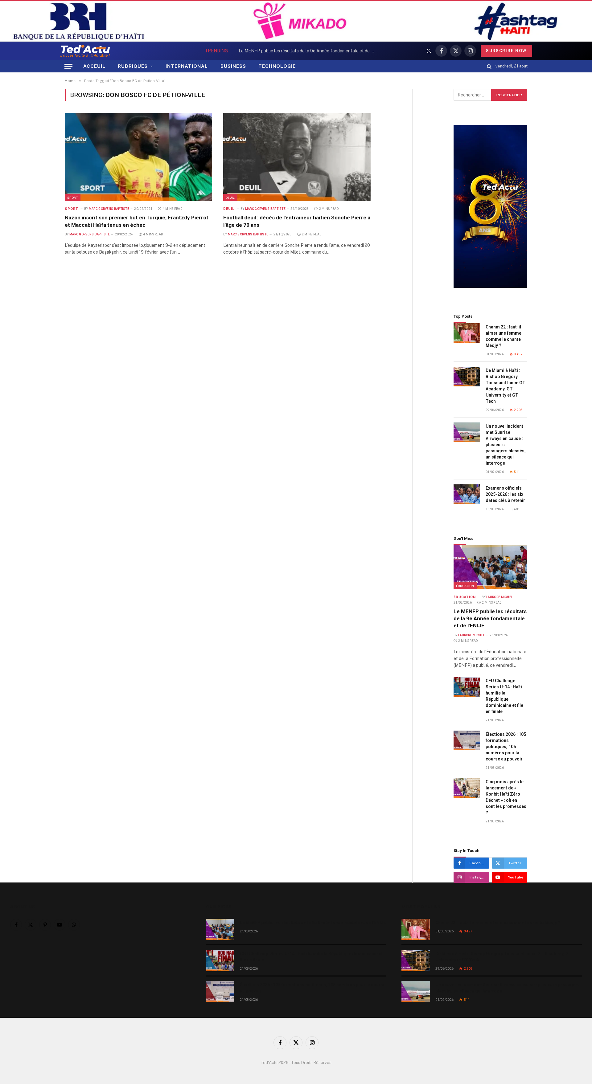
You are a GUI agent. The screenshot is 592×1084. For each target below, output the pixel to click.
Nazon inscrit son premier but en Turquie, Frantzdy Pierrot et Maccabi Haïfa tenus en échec (136, 221)
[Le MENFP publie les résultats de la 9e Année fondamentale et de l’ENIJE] (490, 567)
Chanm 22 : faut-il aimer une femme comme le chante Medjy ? (503, 336)
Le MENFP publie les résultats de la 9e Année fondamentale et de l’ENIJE (490, 618)
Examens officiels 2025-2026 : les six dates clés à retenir (505, 494)
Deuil (230, 197)
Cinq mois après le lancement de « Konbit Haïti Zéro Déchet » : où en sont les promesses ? (506, 797)
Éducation (465, 586)
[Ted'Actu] (85, 51)
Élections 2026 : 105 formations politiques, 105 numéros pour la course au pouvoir (506, 746)
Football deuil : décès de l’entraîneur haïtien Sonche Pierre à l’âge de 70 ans (296, 221)
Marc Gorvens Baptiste (109, 208)
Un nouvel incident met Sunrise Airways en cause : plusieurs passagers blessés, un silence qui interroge (506, 445)
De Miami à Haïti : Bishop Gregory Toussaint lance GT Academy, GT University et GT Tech (505, 386)
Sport (72, 197)
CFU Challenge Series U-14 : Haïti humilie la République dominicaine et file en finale (298, 50)
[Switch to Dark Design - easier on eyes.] (429, 50)
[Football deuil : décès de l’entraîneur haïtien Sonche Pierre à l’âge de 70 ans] (297, 157)
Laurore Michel (499, 597)
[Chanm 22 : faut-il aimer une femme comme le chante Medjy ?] (467, 333)
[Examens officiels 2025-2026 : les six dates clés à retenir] (467, 494)
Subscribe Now (506, 50)
